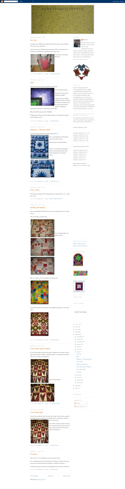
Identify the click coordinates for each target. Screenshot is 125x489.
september (80, 342)
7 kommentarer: (54, 445)
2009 (76, 334)
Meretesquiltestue (62, 9)
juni (78, 349)
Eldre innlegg (66, 476)
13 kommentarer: (55, 73)
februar (79, 380)
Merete (85, 39)
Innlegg (78, 403)
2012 (76, 327)
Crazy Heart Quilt (36, 412)
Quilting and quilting (37, 207)
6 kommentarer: (54, 339)
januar (78, 382)
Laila (57, 133)
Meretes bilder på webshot (80, 246)
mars (78, 377)
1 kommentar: (53, 469)
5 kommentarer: (54, 121)
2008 (76, 386)
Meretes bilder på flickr (79, 243)
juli (78, 347)
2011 (76, 329)
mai (78, 352)
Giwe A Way (34, 190)
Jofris (39, 458)
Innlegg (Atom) (41, 479)
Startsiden (50, 476)
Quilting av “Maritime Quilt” (40, 129)
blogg (64, 194)
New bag (33, 40)
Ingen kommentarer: (56, 198)
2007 (76, 388)
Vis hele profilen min (80, 59)
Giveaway (33, 454)
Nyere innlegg (34, 476)
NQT (32, 82)
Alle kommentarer (80, 406)
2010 (76, 332)
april (78, 375)
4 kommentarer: (54, 181)
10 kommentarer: (55, 403)
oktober (79, 339)
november (79, 336)
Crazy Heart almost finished (40, 348)
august (79, 344)
